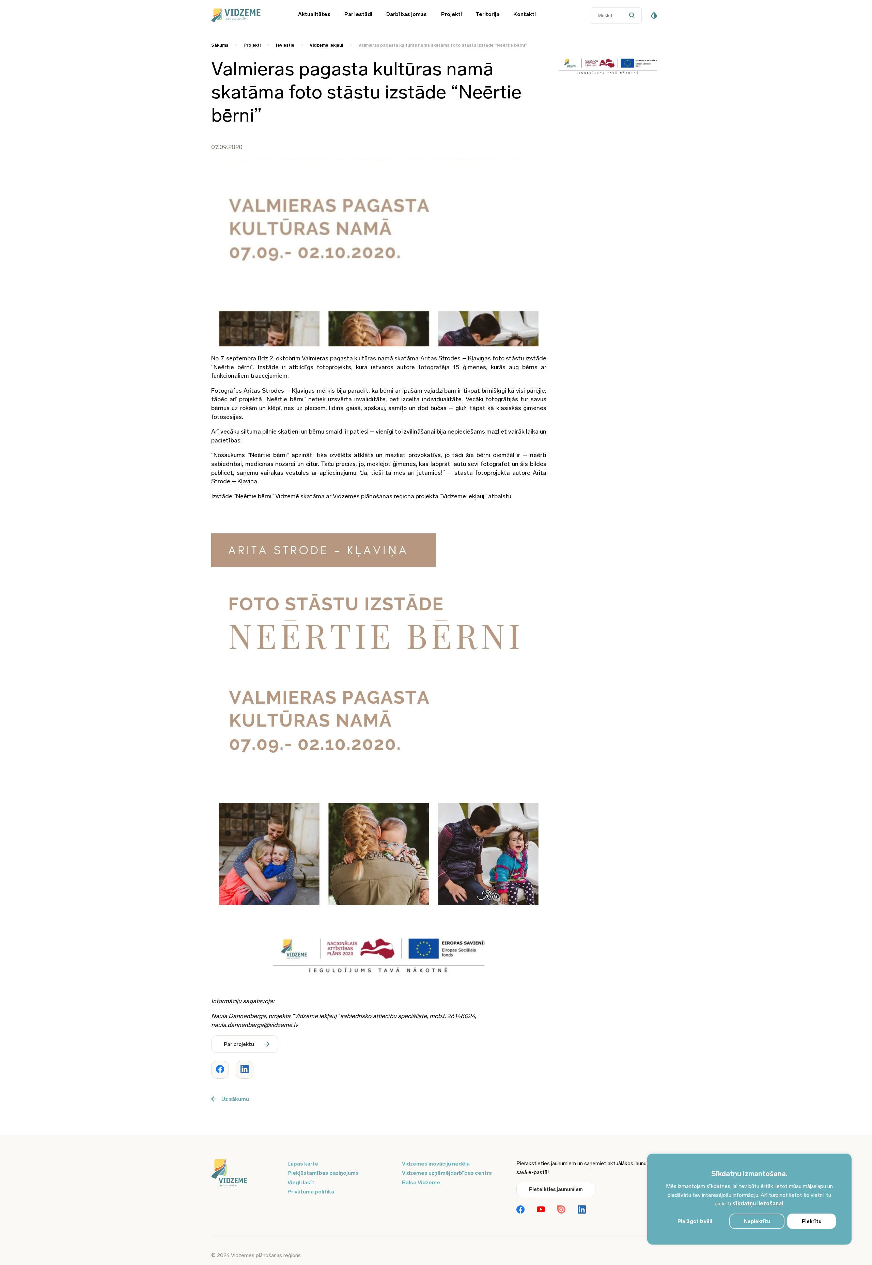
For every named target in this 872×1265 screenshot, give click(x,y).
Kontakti (524, 14)
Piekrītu (812, 1221)
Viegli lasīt (300, 1182)
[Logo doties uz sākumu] (245, 1173)
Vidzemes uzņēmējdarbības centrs (447, 1173)
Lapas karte (302, 1163)
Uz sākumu (235, 1099)
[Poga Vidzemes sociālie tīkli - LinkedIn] (582, 1210)
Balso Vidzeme (421, 1182)
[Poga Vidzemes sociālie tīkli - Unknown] (561, 1210)
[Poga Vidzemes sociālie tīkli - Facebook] (520, 1210)
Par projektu (239, 1044)
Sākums (219, 45)
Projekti (451, 14)
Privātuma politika (310, 1191)
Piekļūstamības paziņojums (323, 1173)
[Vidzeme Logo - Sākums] (245, 15)
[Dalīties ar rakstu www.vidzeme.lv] (220, 1070)
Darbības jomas (406, 14)
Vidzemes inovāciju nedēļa (436, 1163)
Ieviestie (285, 45)
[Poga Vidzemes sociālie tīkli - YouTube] (541, 1209)
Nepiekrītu (757, 1221)
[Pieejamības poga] (654, 15)
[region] (749, 1199)
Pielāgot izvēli (695, 1221)
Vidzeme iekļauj (326, 45)
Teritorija (487, 14)
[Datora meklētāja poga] (633, 15)
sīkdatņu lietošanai (757, 1203)
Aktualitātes (314, 14)
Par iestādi (358, 14)
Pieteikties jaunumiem (556, 1189)
